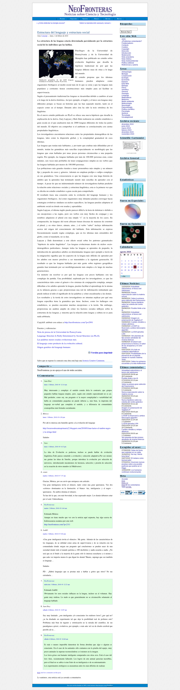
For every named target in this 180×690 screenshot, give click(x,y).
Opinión (85, 19)
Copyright (125, 49)
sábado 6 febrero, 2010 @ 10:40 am (56, 639)
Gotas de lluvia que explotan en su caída (132, 451)
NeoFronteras (49, 505)
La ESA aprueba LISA (130, 424)
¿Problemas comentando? (132, 41)
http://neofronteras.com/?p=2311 (57, 524)
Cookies (125, 47)
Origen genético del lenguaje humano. (54, 347)
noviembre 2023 (128, 134)
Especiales (73, 19)
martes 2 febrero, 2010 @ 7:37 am (54, 476)
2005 (124, 39)
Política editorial (128, 63)
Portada (62, 19)
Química (125, 113)
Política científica (128, 109)
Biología (125, 74)
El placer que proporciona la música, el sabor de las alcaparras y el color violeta (134, 345)
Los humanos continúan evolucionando (132, 471)
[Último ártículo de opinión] (133, 243)
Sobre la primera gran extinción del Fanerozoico (133, 299)
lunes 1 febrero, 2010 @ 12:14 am (55, 385)
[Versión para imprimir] (89, 352)
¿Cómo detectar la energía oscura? (51, 23)
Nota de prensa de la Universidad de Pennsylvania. (59, 332)
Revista (108, 19)
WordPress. (110, 685)
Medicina (125, 99)
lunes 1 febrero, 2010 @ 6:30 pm (54, 417)
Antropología (126, 72)
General (125, 92)
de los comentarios (131, 485)
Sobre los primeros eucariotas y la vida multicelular (134, 362)
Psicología (126, 111)
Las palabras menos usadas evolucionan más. (57, 339)
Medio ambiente (128, 101)
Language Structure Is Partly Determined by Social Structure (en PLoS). (68, 335)
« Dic (123, 276)
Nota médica (126, 59)
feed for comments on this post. (49, 672)
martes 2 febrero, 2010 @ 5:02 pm (54, 534)
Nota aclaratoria (128, 57)
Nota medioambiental (130, 61)
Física (124, 88)
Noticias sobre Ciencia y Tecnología (90, 14)
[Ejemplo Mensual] (133, 197)
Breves (119, 19)
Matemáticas (126, 97)
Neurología (126, 105)
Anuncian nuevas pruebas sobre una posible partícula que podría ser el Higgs (133, 465)
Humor (96, 19)
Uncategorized (127, 117)
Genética (125, 90)
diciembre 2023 (128, 132)
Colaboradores (127, 43)
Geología (125, 94)
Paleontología (127, 107)
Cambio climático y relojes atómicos (134, 323)
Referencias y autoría (130, 65)
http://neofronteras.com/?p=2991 (78, 322)
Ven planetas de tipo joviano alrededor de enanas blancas (133, 338)
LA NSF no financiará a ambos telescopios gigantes (133, 328)
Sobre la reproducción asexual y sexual (94, 23)
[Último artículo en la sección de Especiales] (133, 220)
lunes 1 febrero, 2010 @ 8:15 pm (55, 447)
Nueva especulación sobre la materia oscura (133, 294)
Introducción (126, 53)
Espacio (125, 82)
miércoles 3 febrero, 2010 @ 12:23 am (57, 584)
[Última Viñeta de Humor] (132, 154)
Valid (127, 487)
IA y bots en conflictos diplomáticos (131, 351)
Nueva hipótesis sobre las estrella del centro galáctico (133, 304)
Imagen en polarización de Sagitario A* (132, 319)
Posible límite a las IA (130, 378)
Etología (125, 86)
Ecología (125, 78)
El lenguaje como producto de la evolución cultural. (60, 343)
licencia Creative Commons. (94, 361)
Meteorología (127, 103)
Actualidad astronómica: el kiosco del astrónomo (131, 289)
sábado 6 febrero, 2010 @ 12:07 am (55, 610)
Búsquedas (126, 24)
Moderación (126, 55)
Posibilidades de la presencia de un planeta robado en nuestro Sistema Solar (134, 356)
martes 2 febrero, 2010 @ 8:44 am (55, 508)
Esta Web (125, 84)
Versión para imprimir (101, 352)
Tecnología (126, 115)
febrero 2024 (126, 130)
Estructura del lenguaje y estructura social (63, 32)
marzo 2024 (126, 128)
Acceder (125, 479)
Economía (125, 80)
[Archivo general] (132, 176)
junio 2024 (126, 126)
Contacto (125, 45)
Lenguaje (44, 36)
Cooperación (127, 76)
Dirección (125, 51)
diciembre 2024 (128, 124)
